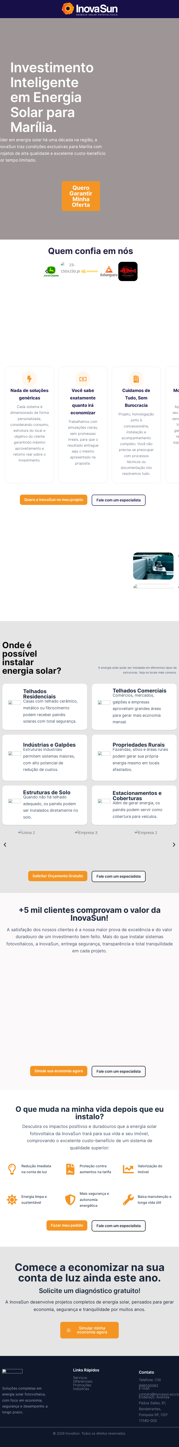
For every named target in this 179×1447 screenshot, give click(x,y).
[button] (46, 271)
